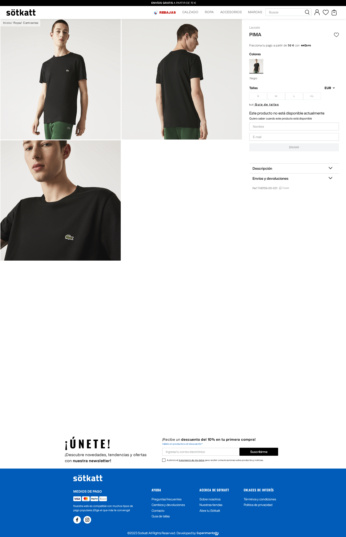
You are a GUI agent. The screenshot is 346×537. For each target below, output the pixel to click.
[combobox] (289, 12)
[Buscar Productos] (308, 12)
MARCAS (255, 12)
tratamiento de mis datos (191, 460)
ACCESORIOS (231, 12)
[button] (165, 12)
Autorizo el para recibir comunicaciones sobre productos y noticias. (215, 460)
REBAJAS (167, 12)
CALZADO (190, 12)
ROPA (209, 12)
